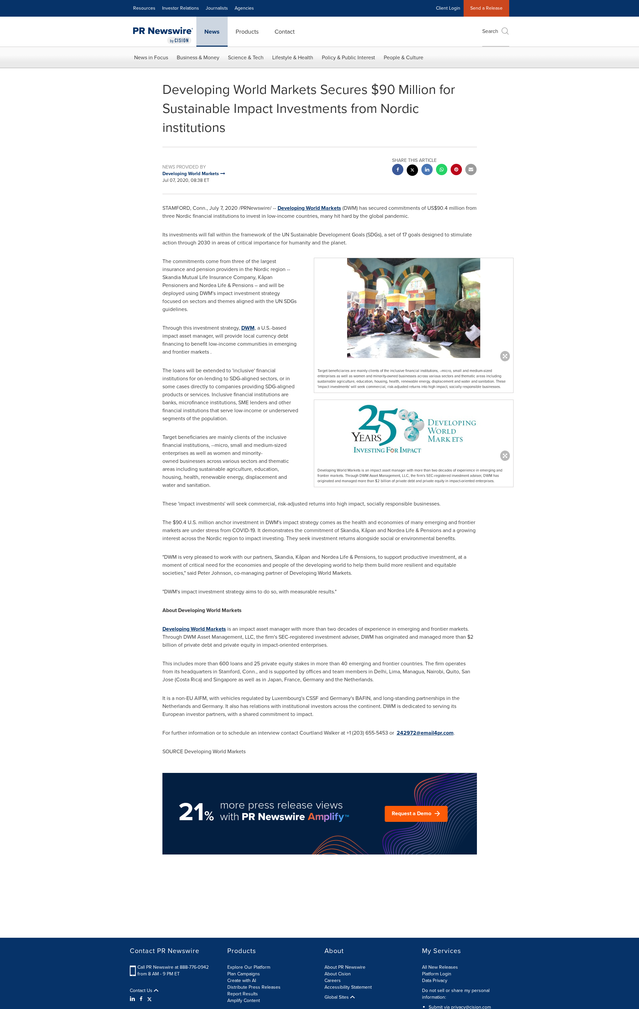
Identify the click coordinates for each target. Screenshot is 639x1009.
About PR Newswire (344, 967)
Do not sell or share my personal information (456, 994)
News (212, 31)
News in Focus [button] (151, 57)
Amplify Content (243, 1000)
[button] (413, 308)
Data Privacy (434, 980)
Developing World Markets (309, 208)
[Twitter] (149, 999)
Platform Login (436, 973)
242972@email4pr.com (425, 733)
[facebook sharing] (397, 170)
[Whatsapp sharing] (441, 170)
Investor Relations (180, 8)
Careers (332, 980)
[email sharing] (471, 170)
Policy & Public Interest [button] (348, 57)
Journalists (217, 8)
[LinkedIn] (133, 999)
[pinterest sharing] (456, 170)
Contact (285, 31)
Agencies (244, 8)
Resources (144, 8)
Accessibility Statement (348, 987)
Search (490, 31)
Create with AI (241, 980)
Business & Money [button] (198, 57)
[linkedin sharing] (427, 170)
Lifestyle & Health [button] (292, 57)
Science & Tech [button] (246, 57)
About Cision (337, 973)
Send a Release (486, 8)
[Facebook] (141, 999)
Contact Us (142, 990)
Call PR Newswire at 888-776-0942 (173, 967)
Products (247, 31)
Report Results (242, 993)
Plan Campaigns (243, 973)
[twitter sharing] (412, 171)
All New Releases (440, 967)
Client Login (448, 8)
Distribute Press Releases (254, 987)
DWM (248, 328)
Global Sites (337, 997)
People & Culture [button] (403, 57)
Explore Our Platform (248, 967)
